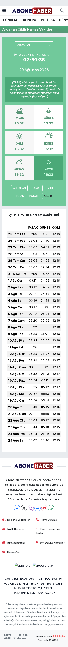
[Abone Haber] (32, 11)
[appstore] (22, 566)
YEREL (48, 588)
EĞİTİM (45, 583)
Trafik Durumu (15, 529)
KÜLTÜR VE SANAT (15, 583)
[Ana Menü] (4, 11)
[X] (24, 508)
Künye (7, 635)
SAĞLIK (58, 583)
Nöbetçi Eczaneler (18, 519)
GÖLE (50, 188)
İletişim (23, 635)
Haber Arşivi (14, 552)
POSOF (33, 195)
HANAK (19, 195)
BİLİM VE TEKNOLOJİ (28, 588)
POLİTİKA (48, 20)
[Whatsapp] (51, 508)
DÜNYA (57, 578)
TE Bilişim (59, 636)
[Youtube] (44, 508)
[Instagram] (31, 508)
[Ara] (62, 11)
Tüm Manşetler (16, 542)
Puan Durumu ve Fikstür (48, 531)
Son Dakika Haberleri (52, 542)
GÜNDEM (10, 20)
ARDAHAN (19, 188)
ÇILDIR (48, 195)
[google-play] (43, 566)
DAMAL (36, 188)
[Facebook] (17, 508)
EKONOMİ (28, 20)
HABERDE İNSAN (24, 593)
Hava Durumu (49, 519)
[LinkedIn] (37, 508)
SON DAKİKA (47, 593)
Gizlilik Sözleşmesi (15, 638)
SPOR (34, 583)
